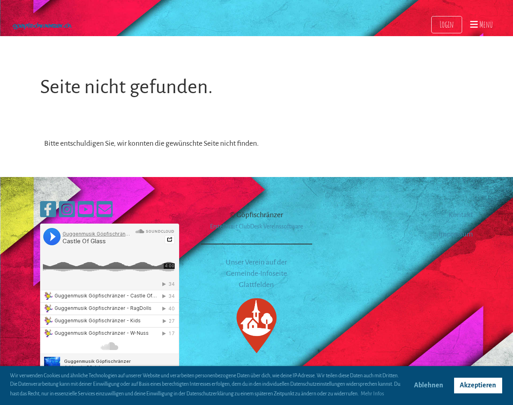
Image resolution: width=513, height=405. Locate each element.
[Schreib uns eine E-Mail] (105, 212)
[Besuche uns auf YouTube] (86, 212)
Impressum (455, 234)
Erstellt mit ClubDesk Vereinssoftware (256, 226)
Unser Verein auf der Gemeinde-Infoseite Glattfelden (256, 273)
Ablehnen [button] (428, 385)
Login (447, 24)
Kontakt (460, 215)
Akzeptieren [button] (478, 385)
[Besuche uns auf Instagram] (67, 212)
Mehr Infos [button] (372, 394)
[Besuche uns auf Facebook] (48, 212)
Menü (485, 24)
